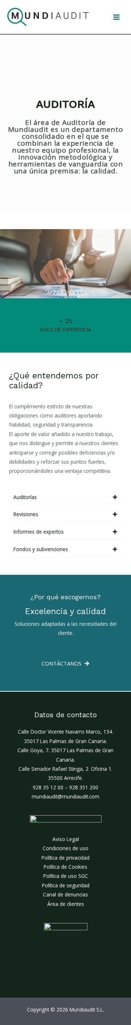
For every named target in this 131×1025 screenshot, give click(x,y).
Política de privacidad (65, 857)
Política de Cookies (65, 866)
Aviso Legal (65, 839)
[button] (65, 497)
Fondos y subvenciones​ (40, 549)
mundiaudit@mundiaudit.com (65, 796)
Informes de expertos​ (38, 531)
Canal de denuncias (65, 894)
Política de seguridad (66, 885)
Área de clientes (65, 903)
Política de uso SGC (65, 875)
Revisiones (25, 514)
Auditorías (25, 497)
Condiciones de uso (65, 848)
